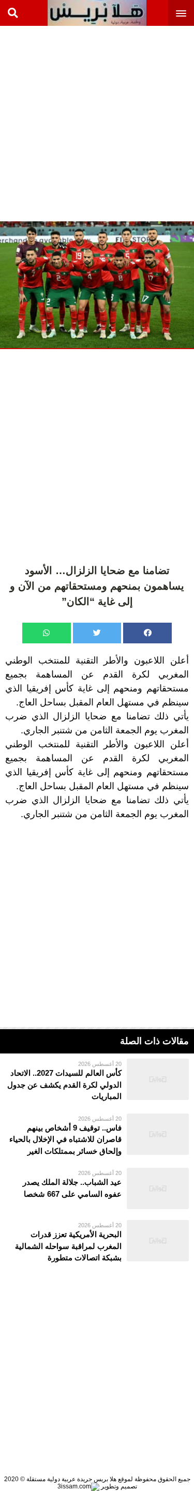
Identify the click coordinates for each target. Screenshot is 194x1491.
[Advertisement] (97, 123)
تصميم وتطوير (118, 1486)
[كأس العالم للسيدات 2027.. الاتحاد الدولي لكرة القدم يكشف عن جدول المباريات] (97, 1080)
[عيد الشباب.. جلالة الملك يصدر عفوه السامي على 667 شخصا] (97, 1188)
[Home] (97, 13)
